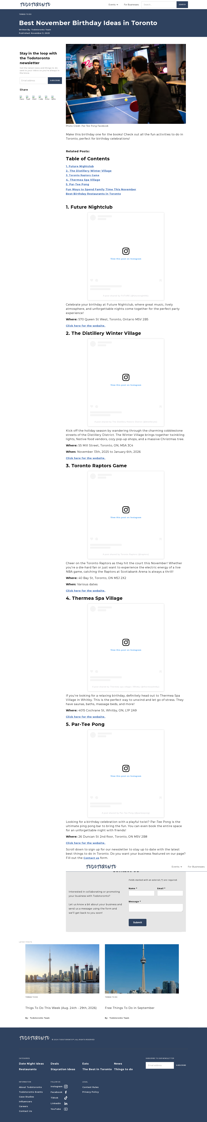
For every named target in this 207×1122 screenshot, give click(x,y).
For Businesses (131, 4)
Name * (133, 888)
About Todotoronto (30, 1087)
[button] (113, 4)
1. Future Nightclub (80, 166)
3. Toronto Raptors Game (82, 175)
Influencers (25, 1101)
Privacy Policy (90, 1092)
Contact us (91, 858)
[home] (35, 5)
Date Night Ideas (31, 1063)
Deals (55, 1063)
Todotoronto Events (31, 1092)
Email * (161, 888)
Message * (135, 901)
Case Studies (26, 1097)
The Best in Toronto (97, 1069)
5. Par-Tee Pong (77, 184)
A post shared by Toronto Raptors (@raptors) (126, 554)
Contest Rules (90, 1087)
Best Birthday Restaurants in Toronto (93, 193)
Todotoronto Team (41, 30)
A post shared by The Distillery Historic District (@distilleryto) (125, 422)
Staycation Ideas (63, 1069)
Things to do (31, 997)
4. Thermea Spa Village (83, 179)
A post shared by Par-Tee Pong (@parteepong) (126, 813)
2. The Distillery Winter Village (89, 170)
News (118, 1063)
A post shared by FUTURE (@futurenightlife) (126, 296)
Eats (85, 1063)
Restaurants (28, 1069)
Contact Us (25, 1111)
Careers (23, 1106)
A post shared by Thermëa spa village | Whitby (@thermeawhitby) (125, 687)
